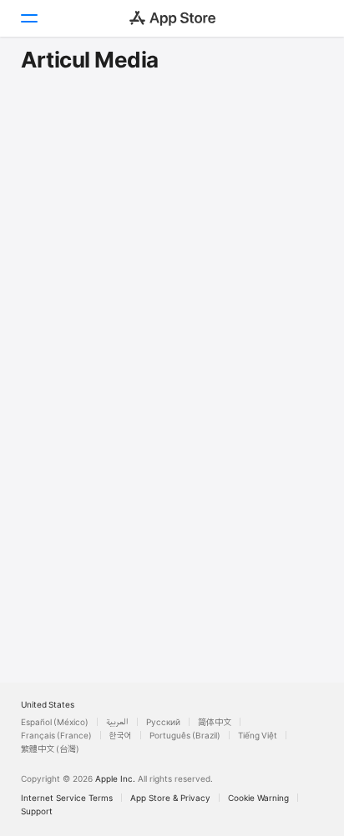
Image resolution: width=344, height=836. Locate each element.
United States (47, 704)
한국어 (120, 735)
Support (37, 811)
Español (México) (55, 722)
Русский (163, 722)
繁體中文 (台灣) (50, 748)
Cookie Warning (258, 797)
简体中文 (214, 722)
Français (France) (56, 735)
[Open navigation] (28, 18)
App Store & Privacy (170, 797)
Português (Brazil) (184, 735)
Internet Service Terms (67, 797)
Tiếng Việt (257, 735)
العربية (117, 722)
